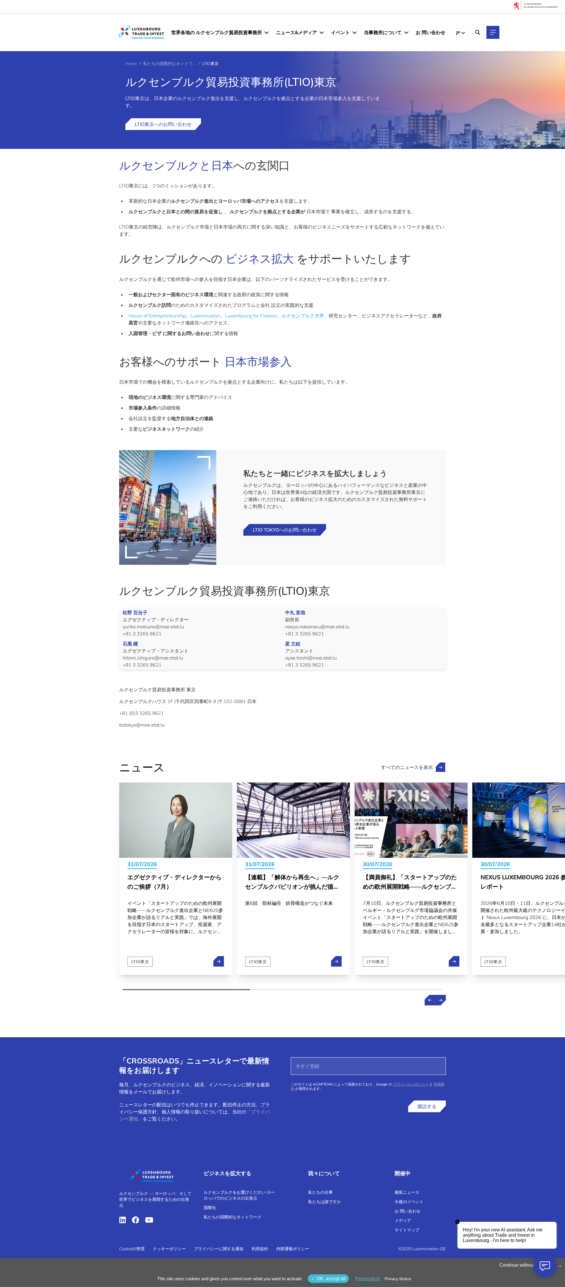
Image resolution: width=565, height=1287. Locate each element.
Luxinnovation (205, 316)
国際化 (210, 1207)
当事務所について (383, 32)
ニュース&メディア (296, 32)
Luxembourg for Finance (251, 316)
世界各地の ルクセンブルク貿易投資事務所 (216, 32)
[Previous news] (430, 1000)
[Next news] (440, 1000)
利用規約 (260, 1248)
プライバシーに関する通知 (218, 1248)
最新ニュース (407, 1192)
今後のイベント (409, 1201)
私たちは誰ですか (324, 1201)
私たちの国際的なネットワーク (169, 63)
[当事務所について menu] (406, 32)
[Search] (478, 32)
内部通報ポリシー (292, 1248)
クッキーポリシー (169, 1248)
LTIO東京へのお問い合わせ (163, 124)
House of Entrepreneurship (157, 316)
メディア (403, 1220)
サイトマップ (407, 1230)
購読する (427, 1106)
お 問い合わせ (430, 32)
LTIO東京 (140, 961)
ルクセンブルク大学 (303, 316)
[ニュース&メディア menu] (321, 32)
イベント (340, 32)
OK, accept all (330, 1278)
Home (131, 63)
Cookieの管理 (131, 1248)
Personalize (367, 1278)
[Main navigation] (492, 32)
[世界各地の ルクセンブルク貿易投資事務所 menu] (266, 32)
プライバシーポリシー (410, 1084)
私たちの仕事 (320, 1192)
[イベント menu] (354, 32)
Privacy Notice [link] (398, 1278)
